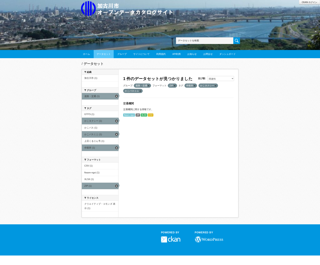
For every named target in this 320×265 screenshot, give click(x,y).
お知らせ (192, 54)
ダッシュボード (227, 54)
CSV (150, 115)
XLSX (143, 115)
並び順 (201, 78)
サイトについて (141, 54)
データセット (104, 54)
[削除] (148, 86)
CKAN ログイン (309, 2)
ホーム (86, 54)
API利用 (176, 54)
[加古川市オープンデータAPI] (128, 4)
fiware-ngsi (129, 115)
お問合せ (208, 54)
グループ (122, 54)
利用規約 (161, 54)
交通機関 (128, 103)
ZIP (137, 115)
